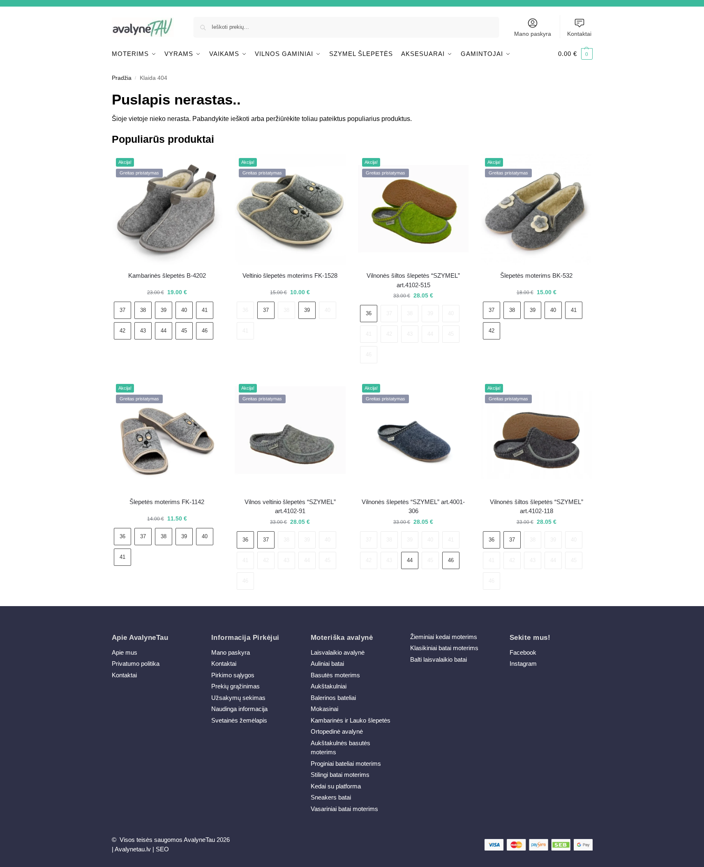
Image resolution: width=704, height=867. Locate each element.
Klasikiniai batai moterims (444, 647)
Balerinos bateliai (333, 697)
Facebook (523, 652)
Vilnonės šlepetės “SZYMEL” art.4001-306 (413, 506)
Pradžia (122, 78)
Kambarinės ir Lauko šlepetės (350, 720)
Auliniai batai (327, 663)
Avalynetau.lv (133, 849)
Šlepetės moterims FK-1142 (166, 501)
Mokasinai (324, 708)
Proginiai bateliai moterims (346, 763)
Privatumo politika (135, 663)
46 (205, 331)
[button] (575, 53)
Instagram (523, 663)
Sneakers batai (331, 797)
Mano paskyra (532, 33)
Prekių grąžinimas (235, 686)
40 (184, 310)
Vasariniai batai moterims (344, 808)
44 (163, 331)
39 (163, 310)
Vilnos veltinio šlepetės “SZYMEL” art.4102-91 (290, 506)
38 (143, 310)
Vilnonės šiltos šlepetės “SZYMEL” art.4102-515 (413, 280)
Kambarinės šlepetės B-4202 (167, 275)
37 (122, 310)
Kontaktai (579, 33)
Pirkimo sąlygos (232, 675)
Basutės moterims (335, 675)
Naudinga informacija (239, 708)
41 (205, 310)
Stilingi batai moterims (340, 774)
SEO (162, 849)
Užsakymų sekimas (238, 697)
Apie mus (124, 652)
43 (143, 331)
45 (184, 331)
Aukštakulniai (328, 686)
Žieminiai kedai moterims (443, 636)
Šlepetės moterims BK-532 (536, 275)
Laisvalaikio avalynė (338, 652)
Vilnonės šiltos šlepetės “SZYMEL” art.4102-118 (536, 506)
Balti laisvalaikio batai (438, 659)
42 (122, 331)
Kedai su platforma (336, 786)
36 (245, 310)
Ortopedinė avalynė (337, 731)
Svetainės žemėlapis (239, 720)
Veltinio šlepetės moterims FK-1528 (289, 275)
